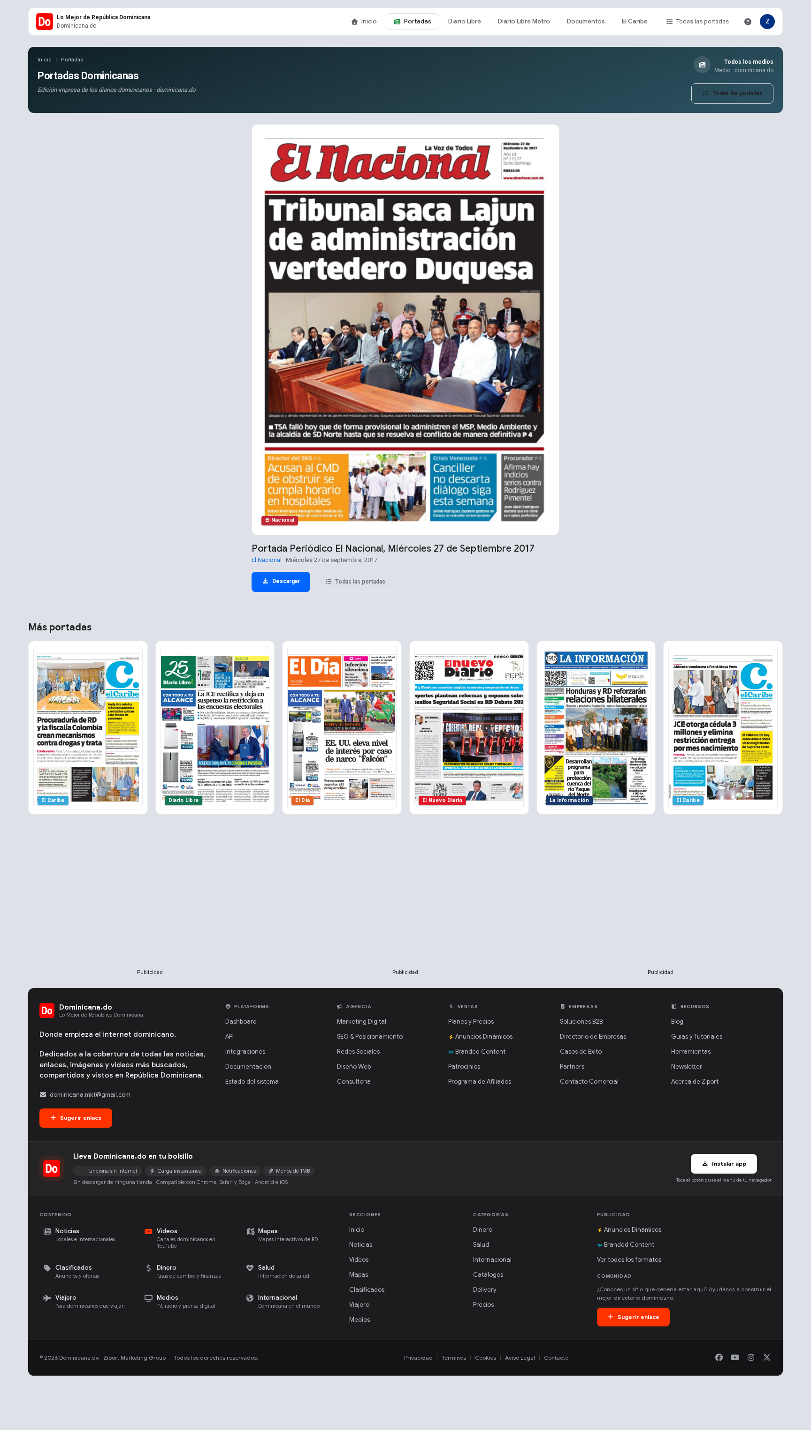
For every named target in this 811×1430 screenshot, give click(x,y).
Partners (572, 1067)
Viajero (359, 1305)
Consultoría (354, 1082)
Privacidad (418, 1357)
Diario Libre (464, 21)
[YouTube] (735, 1357)
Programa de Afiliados (479, 1082)
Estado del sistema (252, 1082)
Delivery (485, 1290)
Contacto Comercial (589, 1082)
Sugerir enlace (80, 1117)
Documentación (248, 1067)
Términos (454, 1357)
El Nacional (267, 559)
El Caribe (635, 21)
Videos (358, 1260)
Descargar (285, 581)
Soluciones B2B (581, 1022)
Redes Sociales (358, 1052)
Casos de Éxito (581, 1052)
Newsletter (686, 1067)
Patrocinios (464, 1067)
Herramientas (691, 1052)
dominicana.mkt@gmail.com (90, 1095)
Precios (483, 1305)
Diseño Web (354, 1067)
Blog (677, 1022)
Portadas (417, 21)
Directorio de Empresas (593, 1037)
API (229, 1037)
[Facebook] (719, 1357)
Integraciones (245, 1052)
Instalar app (728, 1163)
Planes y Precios (471, 1022)
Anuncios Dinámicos (484, 1037)
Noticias (360, 1245)
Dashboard (241, 1022)
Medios (359, 1320)
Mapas (358, 1275)
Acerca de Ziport (695, 1082)
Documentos (586, 21)
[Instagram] (751, 1357)
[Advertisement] (150, 907)
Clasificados (366, 1290)
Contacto (556, 1357)
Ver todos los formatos (629, 1260)
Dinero (482, 1230)
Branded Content (480, 1052)
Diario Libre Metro (524, 21)
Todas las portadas (702, 21)
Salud (481, 1245)
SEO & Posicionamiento (370, 1037)
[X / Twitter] (767, 1357)
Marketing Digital (361, 1022)
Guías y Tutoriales (696, 1037)
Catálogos (488, 1275)
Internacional (492, 1260)
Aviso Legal (520, 1357)
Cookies (485, 1357)
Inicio (369, 21)
